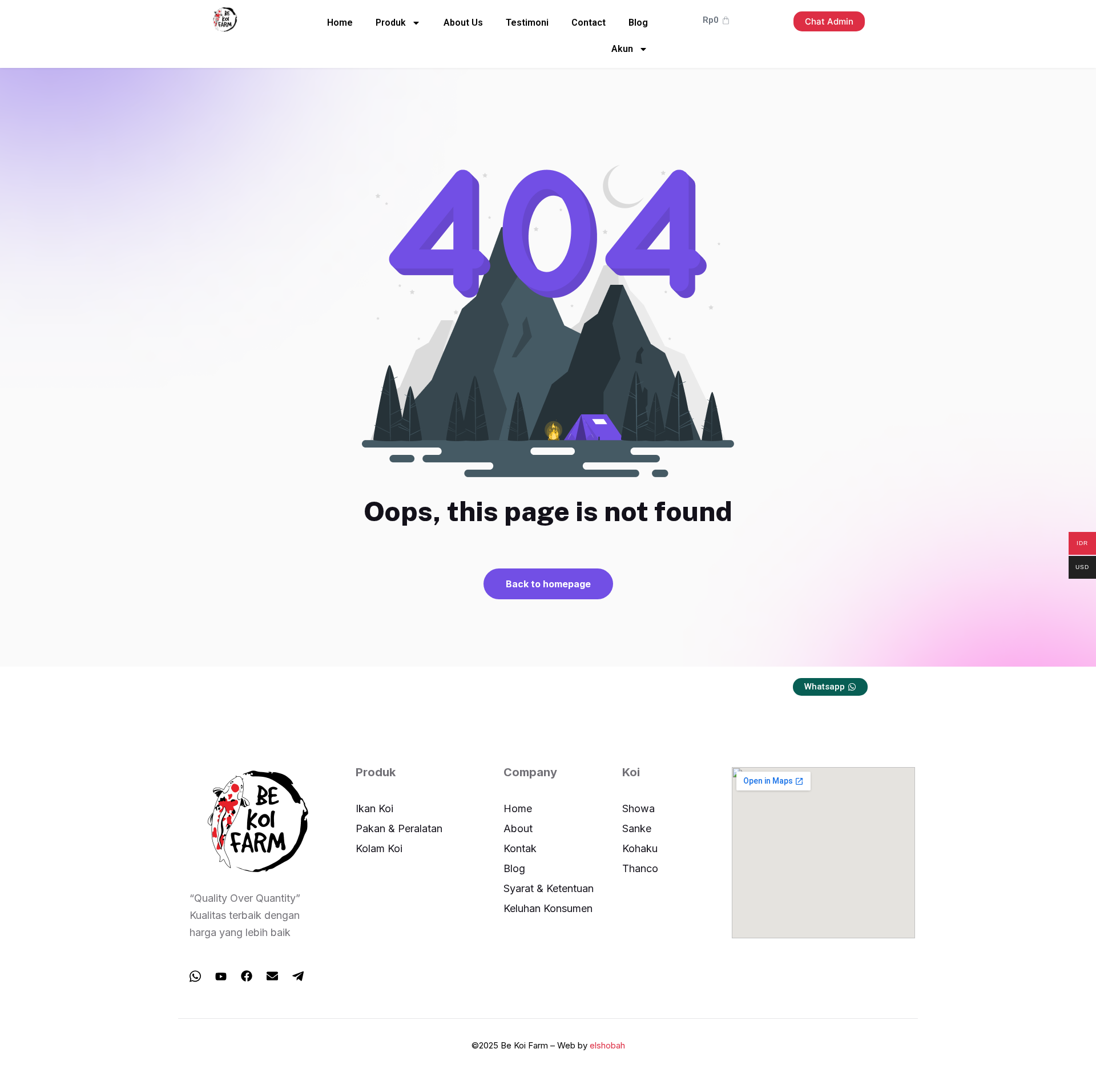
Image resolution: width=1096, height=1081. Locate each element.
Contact (588, 22)
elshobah (607, 1045)
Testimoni (527, 22)
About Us (463, 22)
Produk (391, 22)
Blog (638, 22)
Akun (622, 48)
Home (340, 22)
